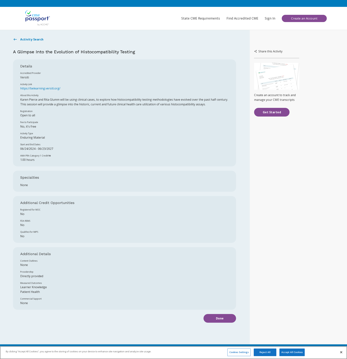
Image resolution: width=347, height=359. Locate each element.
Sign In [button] (270, 18)
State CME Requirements (200, 18)
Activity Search (32, 39)
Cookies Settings (239, 352)
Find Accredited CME (242, 18)
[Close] (341, 352)
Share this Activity (270, 51)
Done (220, 318)
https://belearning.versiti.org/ (40, 88)
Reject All (265, 352)
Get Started (272, 112)
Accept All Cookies (292, 352)
